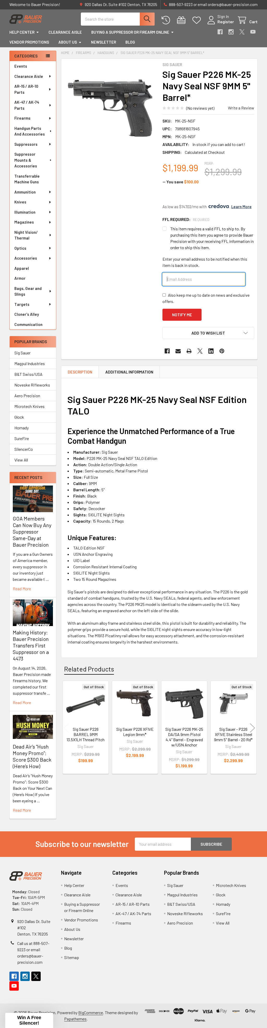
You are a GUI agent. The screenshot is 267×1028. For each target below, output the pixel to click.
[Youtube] (253, 32)
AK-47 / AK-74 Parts (26, 105)
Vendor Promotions (29, 42)
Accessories (25, 258)
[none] (110, 108)
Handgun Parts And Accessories (29, 131)
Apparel (21, 268)
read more (22, 588)
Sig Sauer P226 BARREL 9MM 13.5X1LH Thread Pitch (85, 734)
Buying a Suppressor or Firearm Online (130, 32)
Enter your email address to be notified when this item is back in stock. (204, 262)
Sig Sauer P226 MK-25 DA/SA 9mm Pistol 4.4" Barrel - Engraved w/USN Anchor (184, 737)
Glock (19, 416)
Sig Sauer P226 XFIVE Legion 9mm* (135, 732)
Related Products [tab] (89, 669)
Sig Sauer (22, 352)
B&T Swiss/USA (28, 374)
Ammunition (25, 192)
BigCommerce (90, 1012)
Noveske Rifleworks (32, 384)
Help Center (21, 32)
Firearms (22, 118)
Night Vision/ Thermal (26, 235)
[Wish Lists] (198, 20)
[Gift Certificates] (182, 20)
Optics (20, 248)
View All (21, 459)
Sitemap (71, 957)
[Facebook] (220, 32)
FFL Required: (186, 219)
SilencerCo (23, 449)
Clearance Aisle (65, 32)
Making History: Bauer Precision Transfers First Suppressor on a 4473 (31, 645)
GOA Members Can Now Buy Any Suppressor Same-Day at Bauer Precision (32, 531)
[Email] (178, 351)
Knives (20, 202)
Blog (130, 42)
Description (80, 372)
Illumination (24, 212)
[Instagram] (231, 32)
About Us (67, 42)
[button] (208, 333)
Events (20, 66)
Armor (20, 278)
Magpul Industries (29, 363)
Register (225, 21)
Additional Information (129, 372)
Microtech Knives (29, 406)
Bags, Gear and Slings (28, 291)
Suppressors (26, 144)
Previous (66, 728)
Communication (28, 324)
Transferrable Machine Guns (27, 179)
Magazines (24, 222)
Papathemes (75, 1018)
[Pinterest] (222, 351)
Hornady (21, 427)
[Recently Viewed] (167, 20)
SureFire (21, 438)
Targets (21, 304)
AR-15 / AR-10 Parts (26, 89)
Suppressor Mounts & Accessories (25, 160)
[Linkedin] (211, 351)
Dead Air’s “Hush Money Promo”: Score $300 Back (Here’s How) (32, 756)
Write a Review (241, 107)
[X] (242, 32)
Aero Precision (27, 395)
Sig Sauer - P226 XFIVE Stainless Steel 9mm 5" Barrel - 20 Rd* (233, 734)
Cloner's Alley (26, 314)
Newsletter (103, 42)
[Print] (189, 351)
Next (252, 728)
